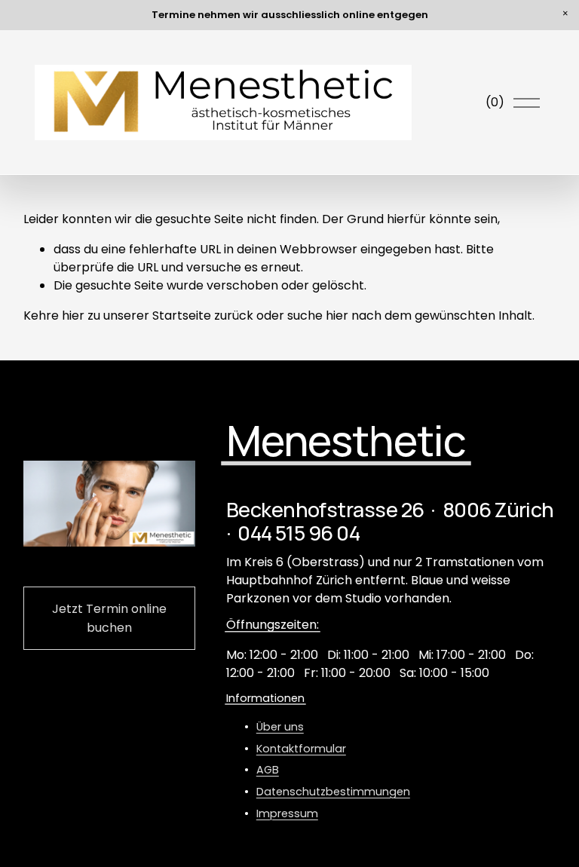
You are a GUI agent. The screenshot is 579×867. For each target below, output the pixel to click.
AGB (267, 769)
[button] (565, 13)
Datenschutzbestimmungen (333, 791)
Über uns (280, 726)
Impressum (287, 813)
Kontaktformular (301, 748)
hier (73, 315)
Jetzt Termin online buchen (109, 618)
